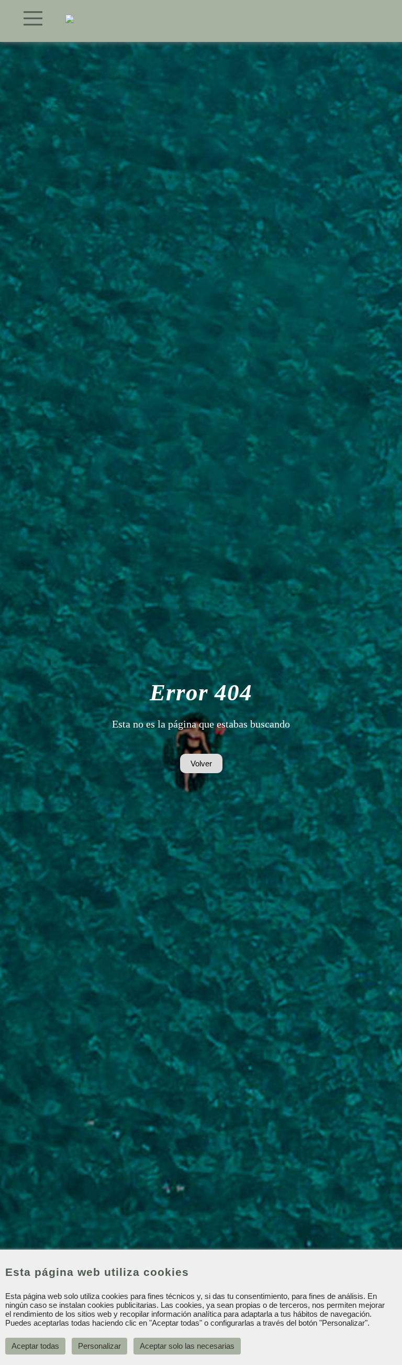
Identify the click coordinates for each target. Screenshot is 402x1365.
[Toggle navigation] (33, 18)
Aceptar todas (35, 1345)
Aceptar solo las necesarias (187, 1345)
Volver (201, 763)
